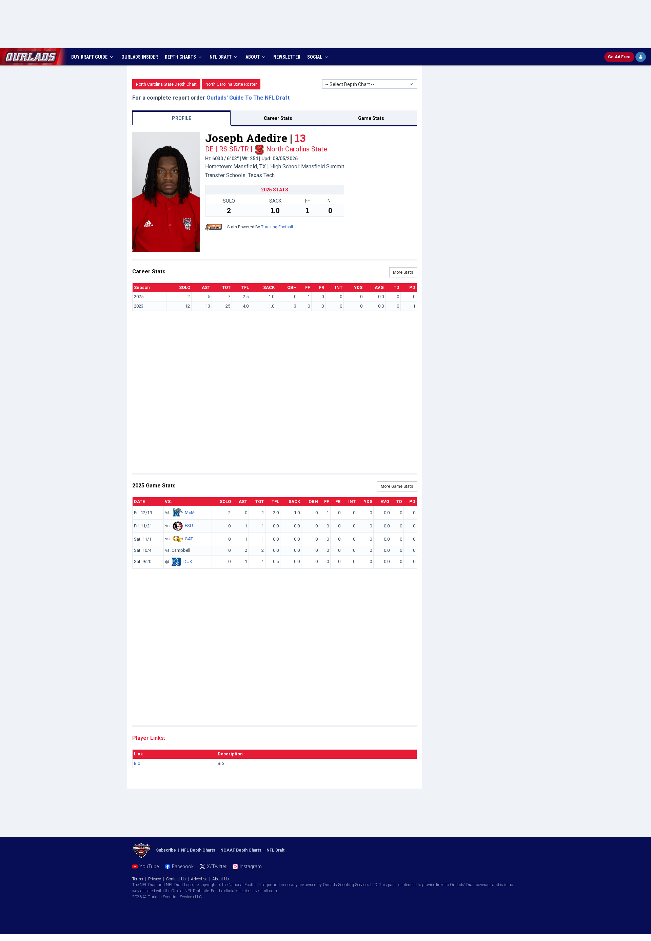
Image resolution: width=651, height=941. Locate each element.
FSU (189, 525)
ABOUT (253, 57)
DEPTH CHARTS (181, 57)
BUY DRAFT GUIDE (89, 57)
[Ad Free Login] (640, 57)
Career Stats (278, 118)
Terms (137, 879)
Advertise (199, 879)
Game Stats (371, 118)
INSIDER (139, 57)
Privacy (154, 879)
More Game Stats (397, 486)
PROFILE (181, 118)
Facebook (183, 866)
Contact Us (176, 879)
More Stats (403, 272)
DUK (187, 561)
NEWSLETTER (286, 57)
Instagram (251, 866)
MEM (190, 512)
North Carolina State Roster (231, 84)
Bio (137, 763)
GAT (189, 539)
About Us (220, 879)
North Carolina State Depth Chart (166, 84)
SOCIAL (315, 57)
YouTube (149, 866)
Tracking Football (277, 227)
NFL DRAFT (221, 57)
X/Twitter (216, 866)
